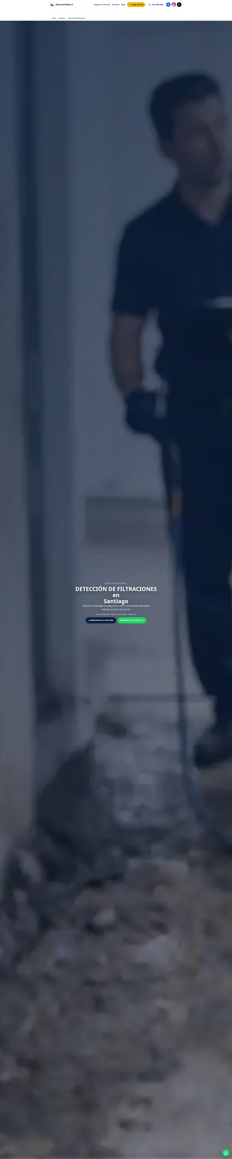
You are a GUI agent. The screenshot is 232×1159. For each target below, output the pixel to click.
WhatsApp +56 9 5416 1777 (131, 620)
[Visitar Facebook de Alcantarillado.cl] (168, 4)
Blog (123, 4)
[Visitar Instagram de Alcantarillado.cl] (173, 4)
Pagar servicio (137, 4)
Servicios (115, 4)
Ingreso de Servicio (102, 4)
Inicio (54, 18)
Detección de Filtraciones (76, 18)
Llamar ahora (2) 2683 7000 (101, 620)
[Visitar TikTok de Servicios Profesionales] (179, 4)
